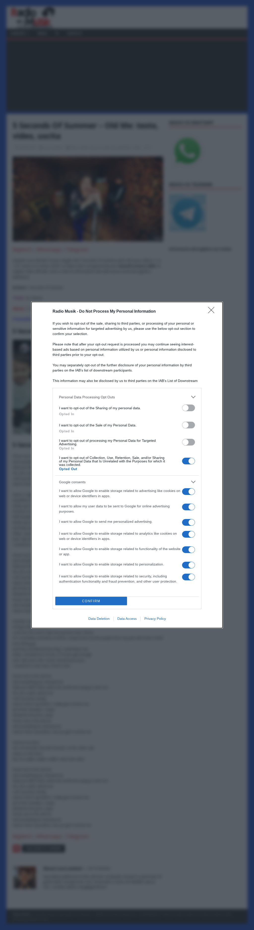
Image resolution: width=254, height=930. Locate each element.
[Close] (213, 311)
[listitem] (127, 397)
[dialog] (127, 465)
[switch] (188, 408)
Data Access (127, 619)
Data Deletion (99, 619)
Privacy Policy (155, 619)
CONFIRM (91, 601)
